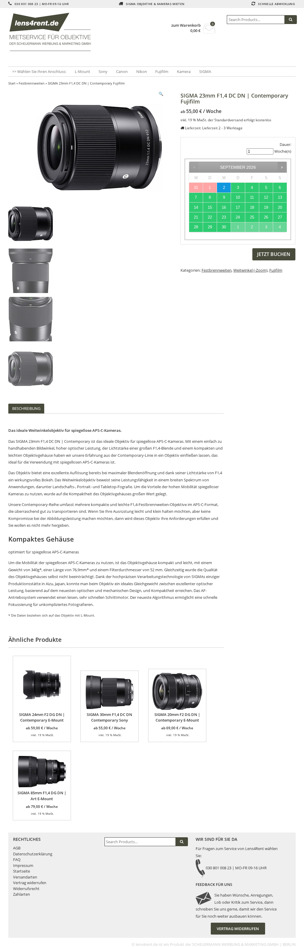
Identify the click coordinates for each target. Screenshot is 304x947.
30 (224, 227)
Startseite (21, 871)
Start (11, 83)
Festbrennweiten (32, 83)
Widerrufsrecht (26, 888)
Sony (103, 71)
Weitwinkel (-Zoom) (250, 270)
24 (238, 217)
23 (224, 217)
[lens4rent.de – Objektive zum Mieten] (52, 32)
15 (210, 207)
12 (266, 197)
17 (238, 207)
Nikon (141, 71)
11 (252, 197)
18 (252, 207)
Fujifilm (161, 71)
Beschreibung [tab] (26, 408)
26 (266, 217)
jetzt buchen (273, 254)
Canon (122, 71)
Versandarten (25, 877)
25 (252, 217)
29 (210, 227)
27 (280, 217)
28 (196, 227)
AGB (16, 848)
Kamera (184, 71)
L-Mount (82, 71)
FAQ (16, 859)
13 (280, 197)
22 (210, 217)
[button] (161, 94)
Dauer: (285, 144)
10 (238, 197)
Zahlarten (21, 894)
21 (196, 217)
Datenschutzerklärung (32, 854)
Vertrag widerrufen (29, 882)
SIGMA (205, 71)
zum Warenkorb (186, 25)
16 (224, 207)
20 (280, 207)
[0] (209, 31)
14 (196, 207)
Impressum (23, 865)
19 (266, 207)
